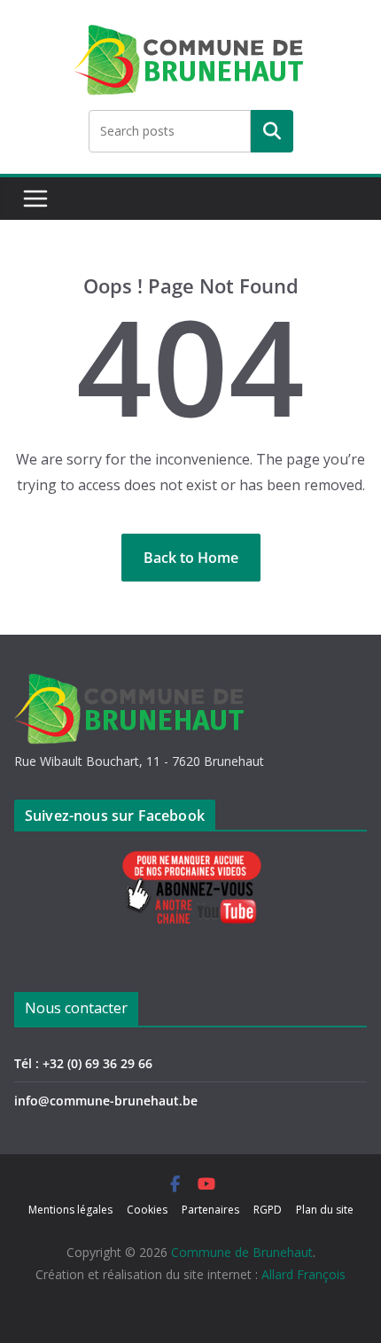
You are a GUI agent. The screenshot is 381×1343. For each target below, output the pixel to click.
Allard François (303, 1274)
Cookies (147, 1209)
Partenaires (210, 1209)
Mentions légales (70, 1209)
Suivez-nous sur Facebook (115, 815)
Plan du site (325, 1209)
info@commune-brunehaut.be (106, 1100)
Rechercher (272, 131)
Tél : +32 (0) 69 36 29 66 (83, 1063)
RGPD (267, 1209)
